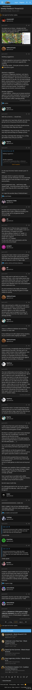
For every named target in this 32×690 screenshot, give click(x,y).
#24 (29, 148)
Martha (5, 613)
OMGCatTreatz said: (7, 151)
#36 (29, 523)
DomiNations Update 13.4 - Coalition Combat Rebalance (17, 668)
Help (18, 684)
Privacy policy (12, 684)
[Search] (30, 2)
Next (20, 622)
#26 (29, 225)
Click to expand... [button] (16, 164)
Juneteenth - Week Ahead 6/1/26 (16, 634)
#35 (29, 500)
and (7, 196)
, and (13, 263)
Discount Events (13, 636)
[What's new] (26, 2)
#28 (29, 273)
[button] (30, 688)
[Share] (26, 25)
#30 (29, 326)
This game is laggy (22, 611)
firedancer (11, 611)
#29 (29, 302)
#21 (29, 25)
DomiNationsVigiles (7, 11)
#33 (29, 405)
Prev (11, 622)
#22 (29, 54)
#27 (29, 252)
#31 (29, 345)
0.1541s (25, 687)
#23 (29, 114)
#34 (29, 423)
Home (22, 684)
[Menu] (2, 2)
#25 (29, 207)
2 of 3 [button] (16, 622)
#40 (29, 608)
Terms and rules (4, 684)
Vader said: (5, 527)
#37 (29, 545)
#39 (29, 594)
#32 (29, 369)
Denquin (11, 613)
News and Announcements (18, 670)
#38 (29, 569)
